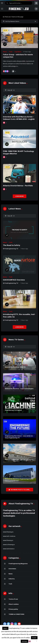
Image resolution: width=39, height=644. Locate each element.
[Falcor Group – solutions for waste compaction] (19, 37)
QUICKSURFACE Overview (14, 280)
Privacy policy (13, 609)
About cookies (14, 604)
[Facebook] (4, 623)
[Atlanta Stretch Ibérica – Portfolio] (19, 173)
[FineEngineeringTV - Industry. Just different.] (19, 8)
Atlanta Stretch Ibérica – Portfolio (18, 186)
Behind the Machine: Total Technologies (19, 388)
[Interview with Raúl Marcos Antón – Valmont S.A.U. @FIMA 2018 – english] (19, 104)
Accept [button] (34, 637)
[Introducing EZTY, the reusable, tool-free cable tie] (19, 299)
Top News (17, 51)
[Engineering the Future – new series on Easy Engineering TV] (19, 428)
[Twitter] (8, 623)
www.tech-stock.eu (9, 536)
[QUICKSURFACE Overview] (19, 264)
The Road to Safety (11, 245)
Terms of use (13, 599)
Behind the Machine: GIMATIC (15, 367)
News (5, 51)
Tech (10, 51)
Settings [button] (24, 641)
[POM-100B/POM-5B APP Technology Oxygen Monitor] (19, 138)
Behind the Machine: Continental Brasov (19, 459)
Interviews (12, 568)
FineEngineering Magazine (18, 563)
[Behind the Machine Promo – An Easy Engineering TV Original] (19, 404)
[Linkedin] (15, 623)
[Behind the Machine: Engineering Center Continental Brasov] (19, 474)
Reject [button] (5, 628)
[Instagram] (12, 623)
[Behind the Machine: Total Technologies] (19, 382)
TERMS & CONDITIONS (16, 614)
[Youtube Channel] (19, 623)
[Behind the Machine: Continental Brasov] (19, 453)
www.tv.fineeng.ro (9, 544)
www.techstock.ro (8, 548)
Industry (12, 579)
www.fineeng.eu (8, 532)
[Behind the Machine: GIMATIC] (19, 361)
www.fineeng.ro (8, 540)
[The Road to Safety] (19, 230)
